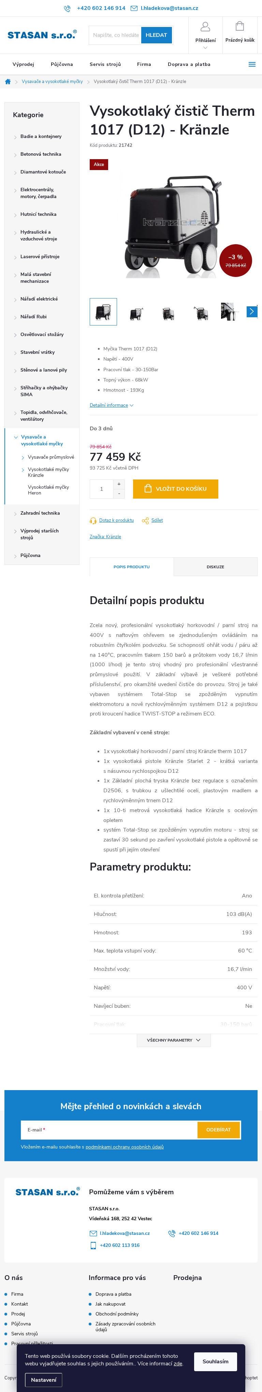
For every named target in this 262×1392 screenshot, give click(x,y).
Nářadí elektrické (39, 299)
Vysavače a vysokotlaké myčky (42, 440)
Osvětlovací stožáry (41, 334)
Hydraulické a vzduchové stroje (38, 235)
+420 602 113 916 (120, 1245)
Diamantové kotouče (43, 172)
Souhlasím (216, 1361)
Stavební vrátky (37, 352)
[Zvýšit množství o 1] (119, 484)
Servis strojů (24, 1334)
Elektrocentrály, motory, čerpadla (38, 193)
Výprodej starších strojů (39, 534)
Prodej (18, 1314)
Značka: (105, 537)
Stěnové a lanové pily (43, 370)
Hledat (156, 35)
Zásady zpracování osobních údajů (126, 1327)
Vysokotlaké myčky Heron (48, 490)
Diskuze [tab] (215, 567)
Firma (17, 1294)
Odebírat (218, 1130)
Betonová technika (40, 154)
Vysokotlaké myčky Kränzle (48, 472)
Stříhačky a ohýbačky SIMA (44, 391)
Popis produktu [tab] (132, 567)
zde (178, 1363)
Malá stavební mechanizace (35, 277)
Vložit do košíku (181, 489)
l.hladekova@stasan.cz (125, 1233)
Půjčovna (30, 555)
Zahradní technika (40, 513)
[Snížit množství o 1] (119, 493)
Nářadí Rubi (33, 317)
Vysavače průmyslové (51, 457)
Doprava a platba (113, 1294)
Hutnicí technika (38, 214)
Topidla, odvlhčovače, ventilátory (43, 415)
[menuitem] (23, 64)
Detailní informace (109, 405)
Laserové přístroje (39, 256)
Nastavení (43, 1380)
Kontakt (19, 1304)
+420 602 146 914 (198, 1233)
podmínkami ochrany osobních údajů (125, 1147)
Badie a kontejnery (40, 136)
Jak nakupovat (111, 1304)
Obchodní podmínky (117, 1314)
